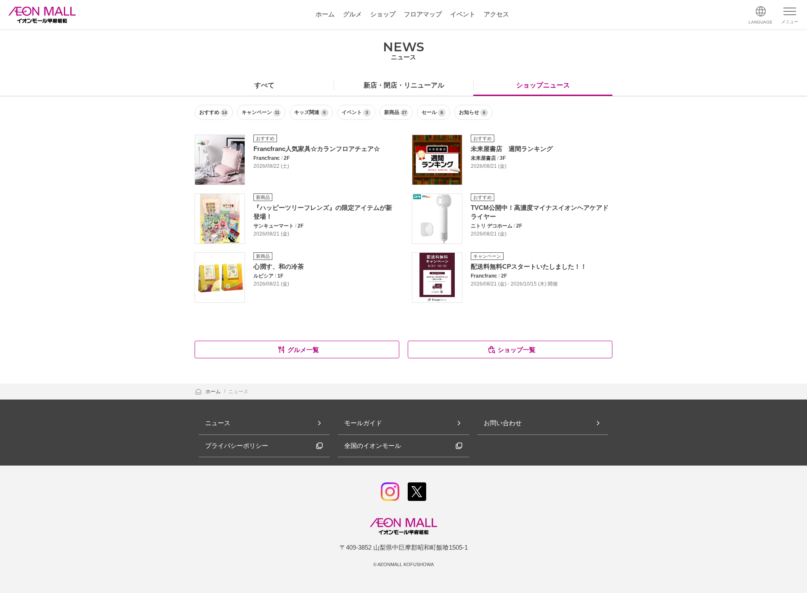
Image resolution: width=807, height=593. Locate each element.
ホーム (214, 391)
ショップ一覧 (516, 349)
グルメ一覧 (303, 349)
